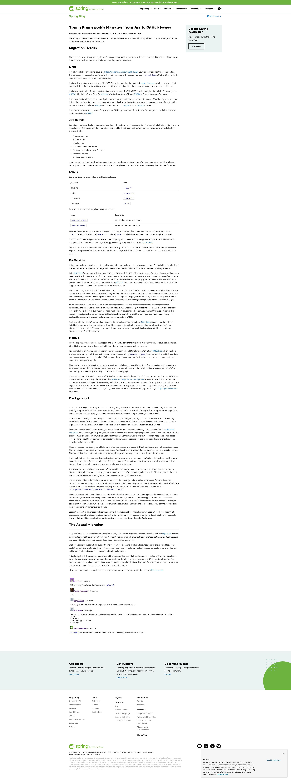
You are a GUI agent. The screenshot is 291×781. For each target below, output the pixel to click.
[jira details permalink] (68, 120)
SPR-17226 (78, 273)
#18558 (72, 94)
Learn (94, 697)
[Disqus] (124, 605)
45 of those (145, 322)
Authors (140, 704)
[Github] (206, 746)
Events (140, 701)
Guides (95, 704)
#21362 (98, 105)
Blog (116, 706)
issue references (148, 83)
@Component (138, 379)
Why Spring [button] (144, 9)
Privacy (81, 754)
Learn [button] (156, 9)
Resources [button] (180, 9)
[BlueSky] (218, 746)
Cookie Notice (222, 774)
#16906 (137, 94)
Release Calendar (121, 709)
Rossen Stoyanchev (91, 33)
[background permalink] (68, 398)
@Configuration (125, 379)
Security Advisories (122, 720)
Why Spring (74, 697)
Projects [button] (167, 9)
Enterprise (141, 709)
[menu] (220, 8)
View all (167, 674)
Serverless (73, 723)
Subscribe (196, 46)
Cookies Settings (273, 760)
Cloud (71, 715)
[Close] (283, 753)
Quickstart (96, 701)
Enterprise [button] (208, 9)
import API (166, 533)
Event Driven (74, 712)
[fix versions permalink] (68, 260)
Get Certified (97, 712)
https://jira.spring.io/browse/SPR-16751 (121, 72)
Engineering (74, 33)
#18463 (89, 113)
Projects (118, 697)
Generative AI (75, 701)
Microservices (75, 704)
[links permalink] (68, 67)
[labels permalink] (68, 172)
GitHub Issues (157, 570)
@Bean (114, 379)
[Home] (86, 8)
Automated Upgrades (146, 717)
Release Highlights (122, 717)
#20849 (127, 105)
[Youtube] (199, 746)
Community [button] (194, 9)
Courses (95, 708)
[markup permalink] (68, 338)
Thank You (142, 735)
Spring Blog (77, 16)
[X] (212, 746)
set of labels (148, 242)
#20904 (104, 94)
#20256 (141, 105)
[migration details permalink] (68, 48)
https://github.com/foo (168, 388)
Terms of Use (73, 754)
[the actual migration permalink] (68, 525)
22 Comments (135, 33)
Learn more (74, 674)
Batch (71, 726)
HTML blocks (157, 351)
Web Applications (76, 719)
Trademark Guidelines (92, 754)
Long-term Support (145, 713)
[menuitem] (219, 8)
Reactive (72, 708)
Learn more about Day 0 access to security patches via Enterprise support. (145, 2)
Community (142, 697)
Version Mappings (122, 713)
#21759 (119, 282)
